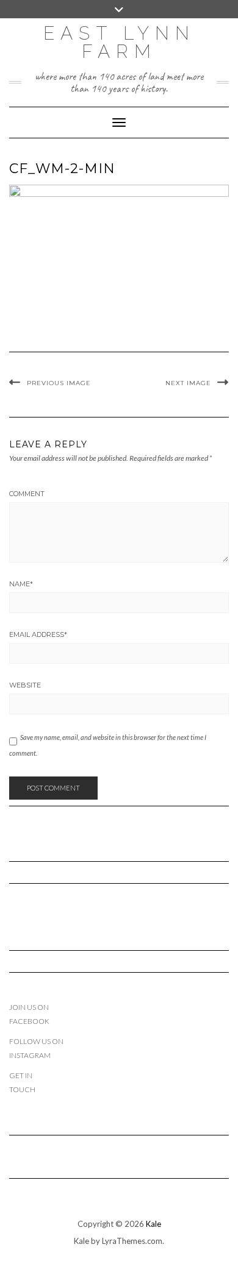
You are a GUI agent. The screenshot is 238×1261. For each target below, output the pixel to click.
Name (21, 584)
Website (25, 685)
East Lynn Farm (119, 42)
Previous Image (59, 383)
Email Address (38, 634)
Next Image (188, 383)
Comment (27, 493)
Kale (153, 1224)
